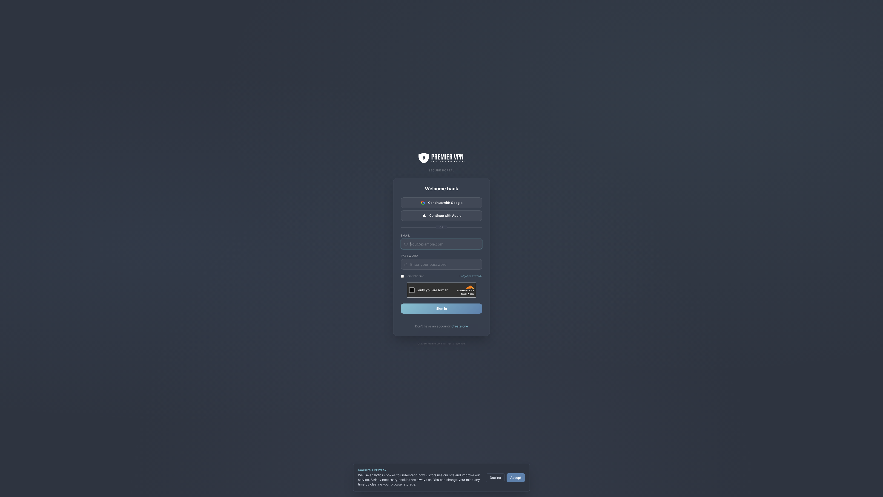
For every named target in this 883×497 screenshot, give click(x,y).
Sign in (441, 308)
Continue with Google (445, 203)
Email (405, 235)
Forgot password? (470, 276)
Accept (515, 478)
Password (409, 255)
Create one (459, 326)
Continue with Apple (445, 215)
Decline (495, 478)
